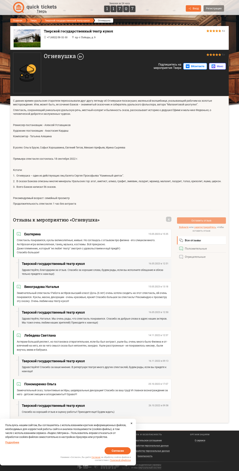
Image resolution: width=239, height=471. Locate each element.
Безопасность (145, 456)
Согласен (118, 450)
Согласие (95, 457)
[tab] (201, 240)
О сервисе (200, 440)
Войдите (184, 227)
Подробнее (12, 442)
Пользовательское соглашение (145, 440)
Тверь (33, 20)
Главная (17, 20)
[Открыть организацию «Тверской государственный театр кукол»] (26, 38)
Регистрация (214, 8)
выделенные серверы (149, 465)
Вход (196, 8)
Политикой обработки (120, 460)
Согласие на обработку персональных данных (145, 451)
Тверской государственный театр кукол (67, 20)
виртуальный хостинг (150, 467)
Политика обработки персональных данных (145, 445)
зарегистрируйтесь (205, 227)
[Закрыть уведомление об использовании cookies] (131, 423)
